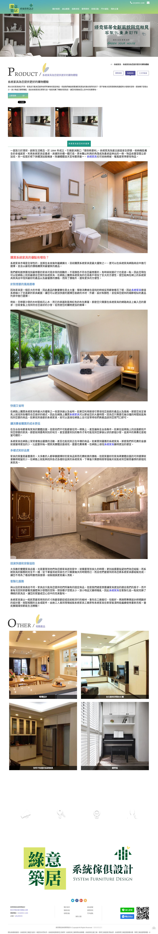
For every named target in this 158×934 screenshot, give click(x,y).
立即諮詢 (13, 96)
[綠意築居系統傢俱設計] (21, 8)
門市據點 (105, 9)
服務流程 (75, 9)
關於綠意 (56, 9)
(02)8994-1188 (138, 3)
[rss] (85, 900)
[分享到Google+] (81, 900)
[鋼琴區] (115, 736)
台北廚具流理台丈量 (115, 697)
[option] (31, 122)
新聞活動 (95, 9)
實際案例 (85, 9)
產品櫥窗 (65, 9)
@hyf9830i (18, 916)
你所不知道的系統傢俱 (43, 768)
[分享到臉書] (77, 900)
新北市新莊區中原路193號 (19, 910)
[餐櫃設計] (43, 665)
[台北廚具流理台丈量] (115, 665)
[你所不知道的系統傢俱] (43, 736)
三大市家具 (143, 73)
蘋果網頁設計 (97, 927)
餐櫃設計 (43, 697)
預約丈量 (114, 9)
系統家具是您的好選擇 (79, 144)
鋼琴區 (115, 768)
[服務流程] (121, 34)
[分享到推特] (72, 900)
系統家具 (130, 73)
